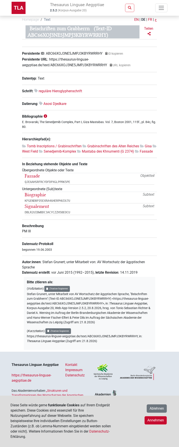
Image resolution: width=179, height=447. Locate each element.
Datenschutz (75, 375)
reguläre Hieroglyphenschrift (60, 91)
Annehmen (155, 420)
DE (143, 19)
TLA (18, 8)
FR (150, 19)
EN (136, 19)
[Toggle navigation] (161, 7)
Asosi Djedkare (54, 104)
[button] (149, 31)
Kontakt (71, 365)
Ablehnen (157, 408)
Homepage (30, 19)
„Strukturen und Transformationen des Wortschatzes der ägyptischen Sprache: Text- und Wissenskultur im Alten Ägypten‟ (47, 395)
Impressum (74, 370)
